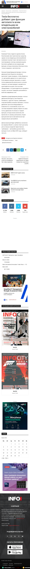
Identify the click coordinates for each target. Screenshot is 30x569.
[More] (25, 150)
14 (7, 450)
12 (26, 447)
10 (19, 447)
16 (15, 450)
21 (7, 453)
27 (3, 455)
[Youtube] (22, 536)
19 (26, 450)
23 (15, 453)
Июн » (6, 458)
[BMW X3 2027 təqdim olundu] (6, 175)
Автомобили (15, 10)
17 (19, 450)
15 (11, 450)
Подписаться (25, 204)
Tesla (16, 140)
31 (19, 455)
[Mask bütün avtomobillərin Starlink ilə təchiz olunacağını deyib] (6, 190)
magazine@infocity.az (13, 525)
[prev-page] (2, 196)
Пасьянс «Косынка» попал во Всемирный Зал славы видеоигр (7, 160)
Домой (3, 10)
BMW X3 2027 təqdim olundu (18, 173)
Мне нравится (4, 205)
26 (26, 453)
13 (3, 450)
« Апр (3, 458)
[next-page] (5, 196)
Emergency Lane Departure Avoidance (14, 138)
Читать (12, 204)
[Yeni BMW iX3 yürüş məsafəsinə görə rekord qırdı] (6, 183)
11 (22, 447)
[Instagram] (11, 536)
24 (19, 453)
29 (11, 455)
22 (11, 453)
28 (7, 455)
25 (22, 453)
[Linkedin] (11, 150)
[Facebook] (7, 150)
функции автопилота (6, 142)
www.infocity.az (20, 518)
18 (22, 450)
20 (3, 453)
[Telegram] (22, 150)
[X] (15, 150)
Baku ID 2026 (5, 260)
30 (15, 455)
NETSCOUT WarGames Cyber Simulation (12, 255)
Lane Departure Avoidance (7, 140)
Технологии (8, 10)
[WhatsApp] (18, 150)
